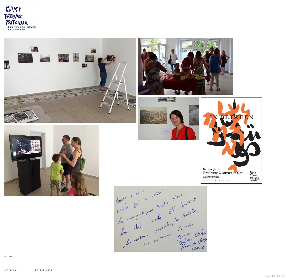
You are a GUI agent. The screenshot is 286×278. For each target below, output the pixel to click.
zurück (8, 256)
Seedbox (282, 276)
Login (268, 276)
